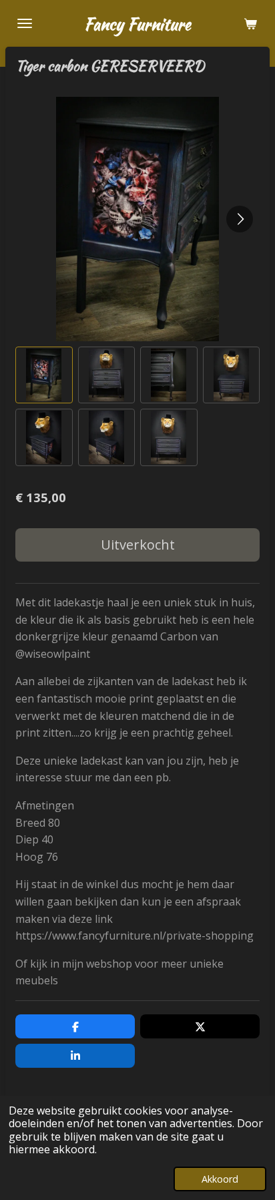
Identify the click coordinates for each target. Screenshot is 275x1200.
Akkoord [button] (220, 1179)
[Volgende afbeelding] (239, 219)
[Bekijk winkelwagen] (250, 23)
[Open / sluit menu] (24, 23)
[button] (44, 375)
